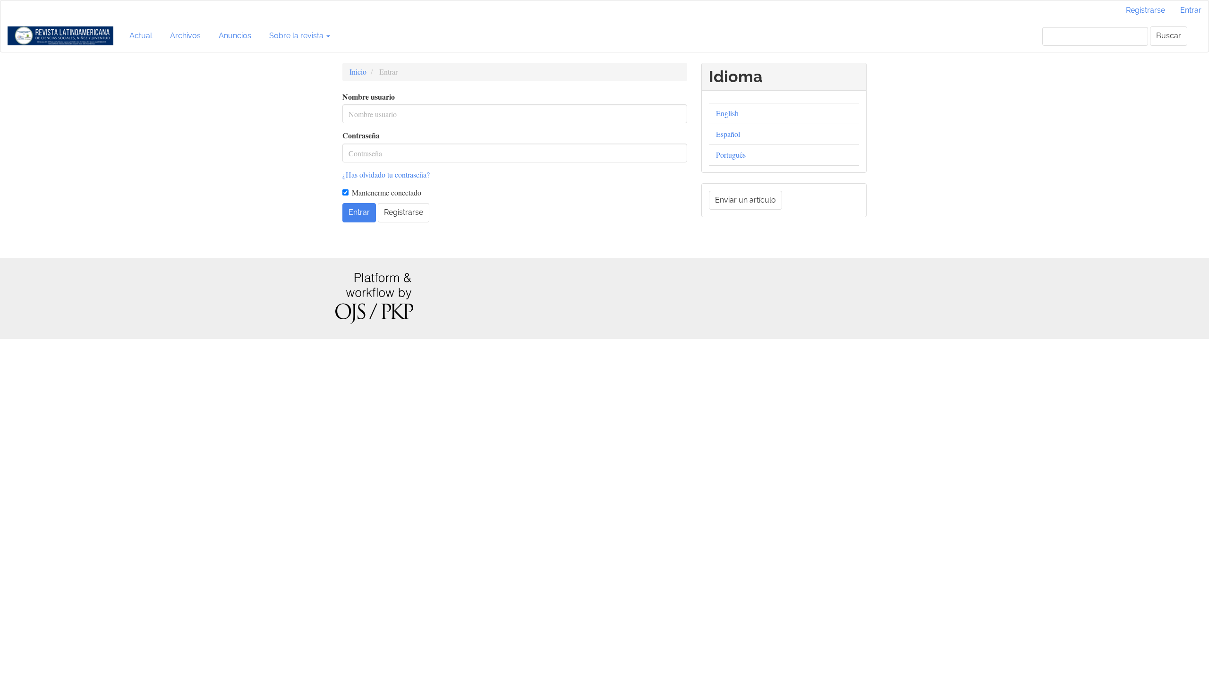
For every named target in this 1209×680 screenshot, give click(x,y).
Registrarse (1145, 10)
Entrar (1190, 10)
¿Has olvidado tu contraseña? (386, 174)
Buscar (1168, 35)
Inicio (357, 71)
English (727, 113)
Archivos (185, 35)
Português (731, 155)
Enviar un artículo (745, 200)
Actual (140, 35)
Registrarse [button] (403, 212)
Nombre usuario (368, 97)
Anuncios (235, 35)
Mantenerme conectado (386, 192)
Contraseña (361, 135)
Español (728, 134)
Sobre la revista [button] (297, 35)
